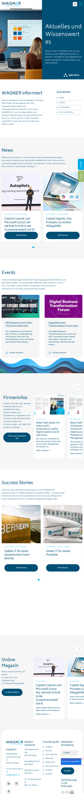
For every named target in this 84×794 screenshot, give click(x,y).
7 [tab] (46, 247)
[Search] (75, 4)
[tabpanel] (21, 207)
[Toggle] (80, 4)
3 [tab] (37, 247)
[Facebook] (8, 791)
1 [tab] (33, 247)
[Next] (78, 387)
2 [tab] (35, 247)
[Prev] (71, 387)
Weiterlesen (21, 235)
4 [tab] (39, 247)
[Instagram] (16, 783)
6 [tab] (44, 247)
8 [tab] (48, 247)
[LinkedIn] (8, 783)
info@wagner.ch (13, 775)
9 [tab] (50, 247)
